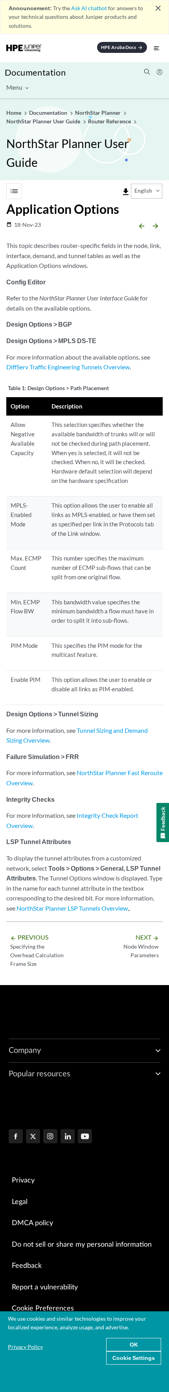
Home (14, 112)
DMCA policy (32, 1223)
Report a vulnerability (45, 1287)
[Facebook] (16, 1137)
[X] (33, 1137)
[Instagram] (50, 1137)
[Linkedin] (68, 1137)
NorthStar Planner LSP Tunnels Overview (72, 908)
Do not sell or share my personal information (82, 1244)
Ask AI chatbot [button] (89, 8)
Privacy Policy (25, 1347)
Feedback (27, 1265)
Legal (20, 1202)
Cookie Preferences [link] (43, 1308)
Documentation (35, 72)
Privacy (23, 1180)
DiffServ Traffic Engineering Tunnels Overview (68, 367)
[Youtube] (85, 1137)
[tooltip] (125, 192)
